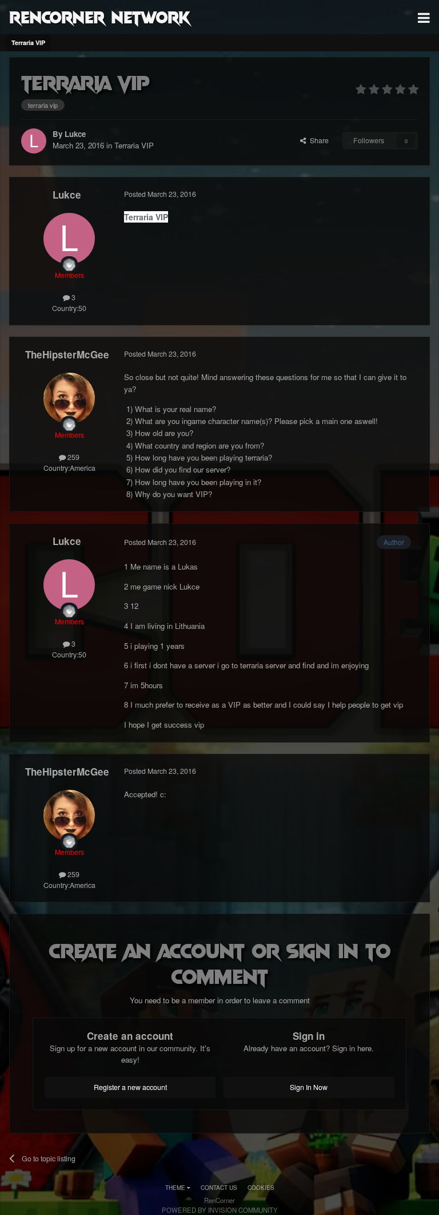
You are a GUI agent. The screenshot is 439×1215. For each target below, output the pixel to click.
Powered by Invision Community (220, 1209)
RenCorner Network (99, 16)
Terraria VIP (134, 145)
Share (317, 140)
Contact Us (219, 1188)
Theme (176, 1188)
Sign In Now (309, 1087)
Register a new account (130, 1087)
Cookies (261, 1188)
